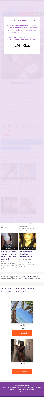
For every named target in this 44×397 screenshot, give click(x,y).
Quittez (22, 51)
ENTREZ (22, 45)
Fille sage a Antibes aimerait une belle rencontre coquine (26, 254)
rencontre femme (26, 276)
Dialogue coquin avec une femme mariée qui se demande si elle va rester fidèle (9, 255)
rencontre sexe (6, 280)
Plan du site (22, 391)
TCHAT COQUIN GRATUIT (22, 385)
